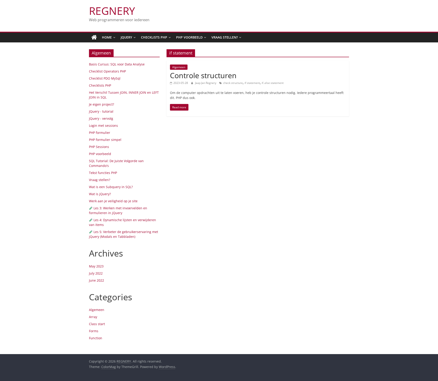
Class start (97, 324)
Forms (93, 331)
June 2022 (96, 280)
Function (95, 338)
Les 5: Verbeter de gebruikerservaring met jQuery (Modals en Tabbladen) (123, 234)
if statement (252, 83)
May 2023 (96, 266)
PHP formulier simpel (105, 139)
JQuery (126, 37)
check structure (233, 83)
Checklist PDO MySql (104, 78)
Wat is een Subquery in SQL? (111, 187)
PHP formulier (99, 132)
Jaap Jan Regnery (206, 83)
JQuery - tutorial (101, 111)
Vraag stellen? (224, 37)
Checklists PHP (154, 37)
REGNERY (112, 11)
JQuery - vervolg (101, 118)
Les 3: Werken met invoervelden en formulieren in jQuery (118, 210)
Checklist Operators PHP (107, 71)
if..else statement (273, 83)
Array (93, 317)
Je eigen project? (101, 104)
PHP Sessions (99, 147)
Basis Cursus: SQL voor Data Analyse (117, 64)
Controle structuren (203, 75)
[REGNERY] (94, 37)
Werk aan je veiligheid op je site (113, 201)
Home (107, 37)
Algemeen (178, 67)
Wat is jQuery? (100, 194)
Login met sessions (103, 125)
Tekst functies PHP (103, 173)
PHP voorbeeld (189, 37)
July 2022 (96, 273)
